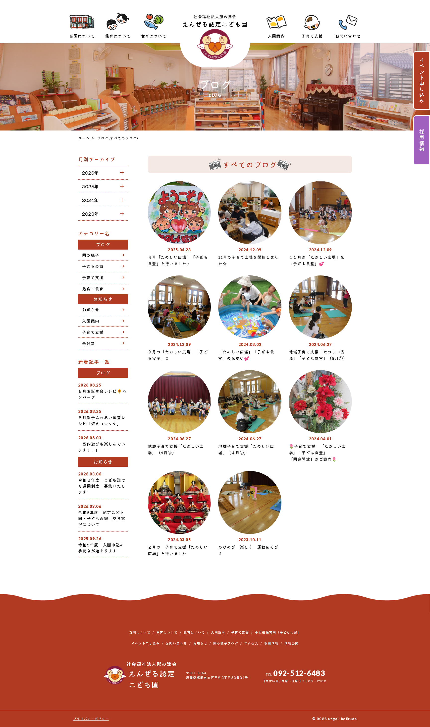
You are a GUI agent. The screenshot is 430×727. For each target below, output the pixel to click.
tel (295, 672)
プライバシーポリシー (91, 718)
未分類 (88, 343)
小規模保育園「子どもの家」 (278, 632)
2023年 (90, 213)
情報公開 (291, 643)
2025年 (90, 186)
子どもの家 (93, 266)
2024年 (90, 200)
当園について (82, 36)
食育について (154, 36)
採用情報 (422, 140)
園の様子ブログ (225, 643)
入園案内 (276, 36)
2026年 (90, 172)
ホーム (84, 137)
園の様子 (90, 255)
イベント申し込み (422, 80)
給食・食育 (93, 289)
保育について (118, 36)
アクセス (251, 643)
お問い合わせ (348, 36)
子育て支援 (312, 36)
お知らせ (90, 310)
